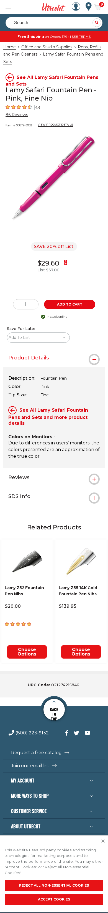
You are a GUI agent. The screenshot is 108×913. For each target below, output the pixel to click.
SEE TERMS (81, 36)
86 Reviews (17, 114)
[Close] (103, 841)
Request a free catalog (36, 753)
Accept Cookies (54, 899)
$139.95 (67, 606)
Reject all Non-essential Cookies (54, 885)
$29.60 (48, 263)
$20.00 (13, 606)
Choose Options (26, 652)
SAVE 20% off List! (54, 246)
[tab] (54, 357)
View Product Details (55, 124)
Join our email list (30, 766)
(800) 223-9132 (32, 733)
